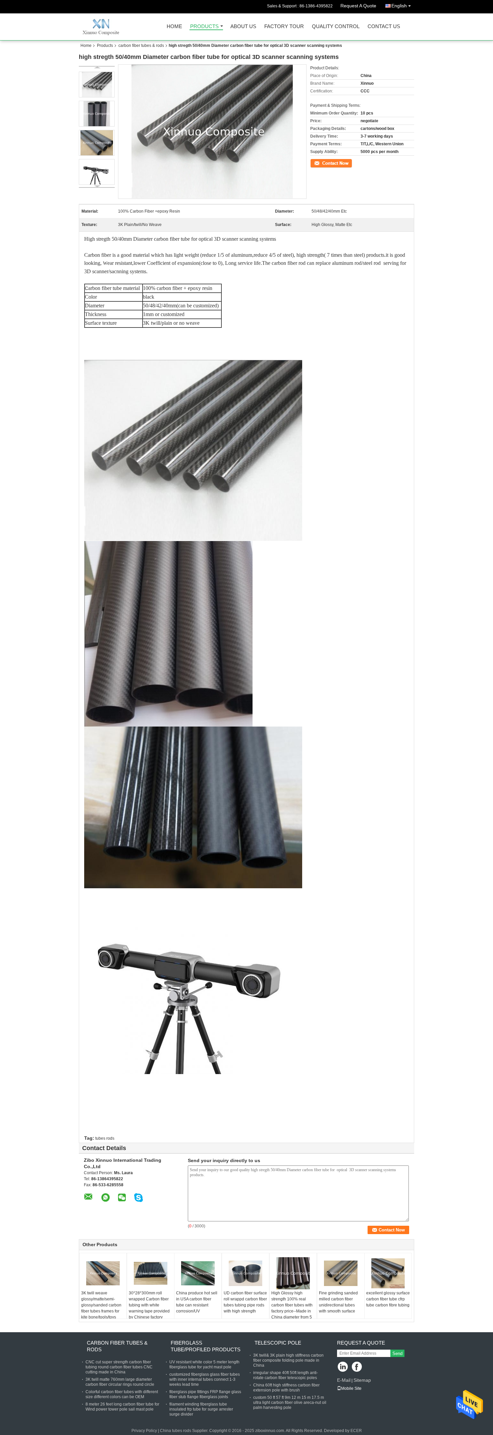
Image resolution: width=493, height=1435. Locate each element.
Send (397, 1353)
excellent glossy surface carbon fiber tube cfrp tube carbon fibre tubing (388, 1299)
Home (174, 26)
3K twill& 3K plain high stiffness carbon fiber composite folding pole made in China (288, 1360)
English (399, 5)
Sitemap (362, 1380)
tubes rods (104, 1138)
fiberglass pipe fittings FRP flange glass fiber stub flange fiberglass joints (205, 1394)
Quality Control (336, 26)
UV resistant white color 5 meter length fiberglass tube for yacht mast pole (204, 1364)
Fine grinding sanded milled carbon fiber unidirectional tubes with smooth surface (338, 1302)
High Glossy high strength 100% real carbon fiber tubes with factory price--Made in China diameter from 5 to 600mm (292, 1308)
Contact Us (384, 26)
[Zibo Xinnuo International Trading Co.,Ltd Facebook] (357, 1367)
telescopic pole (278, 1343)
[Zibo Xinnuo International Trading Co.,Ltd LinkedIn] (343, 1367)
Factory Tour (284, 26)
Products (204, 26)
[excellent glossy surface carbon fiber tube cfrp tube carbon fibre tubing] (388, 1273)
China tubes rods (175, 1430)
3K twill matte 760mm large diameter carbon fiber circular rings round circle (120, 1382)
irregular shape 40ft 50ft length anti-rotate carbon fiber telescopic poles (285, 1375)
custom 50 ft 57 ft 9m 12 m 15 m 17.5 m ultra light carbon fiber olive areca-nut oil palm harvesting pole (289, 1402)
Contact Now (322, 162)
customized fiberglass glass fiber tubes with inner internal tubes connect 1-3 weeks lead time (204, 1379)
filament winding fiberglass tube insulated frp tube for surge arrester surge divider (201, 1409)
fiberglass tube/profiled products (205, 1346)
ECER (356, 1430)
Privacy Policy (144, 1430)
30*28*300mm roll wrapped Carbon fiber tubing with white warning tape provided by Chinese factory (149, 1305)
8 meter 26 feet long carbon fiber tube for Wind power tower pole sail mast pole (122, 1407)
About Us (243, 26)
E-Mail (343, 1380)
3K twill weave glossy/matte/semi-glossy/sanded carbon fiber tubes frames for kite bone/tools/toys (101, 1305)
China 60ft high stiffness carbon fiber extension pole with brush (286, 1387)
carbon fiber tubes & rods (141, 45)
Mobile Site (351, 1388)
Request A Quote (358, 5)
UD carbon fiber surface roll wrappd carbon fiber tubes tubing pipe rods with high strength (245, 1302)
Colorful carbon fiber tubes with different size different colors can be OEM (122, 1394)
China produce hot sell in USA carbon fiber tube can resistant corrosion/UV (196, 1302)
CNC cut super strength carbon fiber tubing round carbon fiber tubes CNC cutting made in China (119, 1367)
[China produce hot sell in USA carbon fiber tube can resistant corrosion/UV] (197, 1273)
